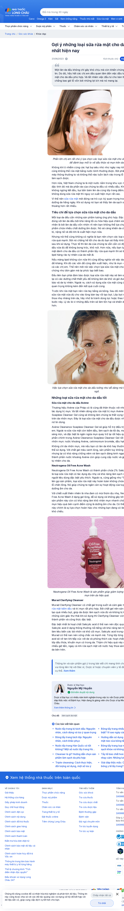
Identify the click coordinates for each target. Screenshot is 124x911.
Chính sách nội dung (15, 816)
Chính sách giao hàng (16, 826)
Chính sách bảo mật (15, 831)
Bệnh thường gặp (87, 812)
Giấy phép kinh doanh (16, 802)
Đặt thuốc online (50, 816)
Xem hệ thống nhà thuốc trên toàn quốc (45, 777)
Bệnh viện (84, 816)
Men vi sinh (116, 18)
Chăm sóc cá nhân (51, 807)
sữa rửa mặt (71, 198)
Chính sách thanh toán (16, 836)
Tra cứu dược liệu (88, 807)
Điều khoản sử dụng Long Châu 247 (18, 878)
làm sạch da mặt (69, 715)
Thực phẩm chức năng (53, 792)
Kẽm (50, 18)
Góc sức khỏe (26, 34)
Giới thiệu (9, 792)
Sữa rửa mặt (103, 18)
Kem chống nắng (69, 18)
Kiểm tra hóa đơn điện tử (17, 841)
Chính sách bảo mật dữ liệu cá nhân (20, 847)
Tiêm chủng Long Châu (53, 821)
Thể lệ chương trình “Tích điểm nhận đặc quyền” (18, 870)
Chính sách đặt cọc (14, 812)
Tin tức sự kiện (86, 831)
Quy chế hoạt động (14, 807)
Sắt (56, 18)
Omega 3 (41, 18)
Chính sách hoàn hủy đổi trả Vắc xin (19, 855)
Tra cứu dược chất (88, 802)
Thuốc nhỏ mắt (87, 18)
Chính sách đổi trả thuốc (17, 821)
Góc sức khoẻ (86, 792)
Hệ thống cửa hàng (14, 797)
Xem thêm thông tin (63, 707)
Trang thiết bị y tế (51, 812)
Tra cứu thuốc (86, 797)
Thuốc (45, 802)
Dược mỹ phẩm (49, 797)
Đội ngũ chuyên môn (89, 821)
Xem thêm (69, 670)
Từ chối (102, 903)
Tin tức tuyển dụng (88, 826)
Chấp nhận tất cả (102, 895)
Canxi (31, 18)
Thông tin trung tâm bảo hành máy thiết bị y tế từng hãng (20, 863)
